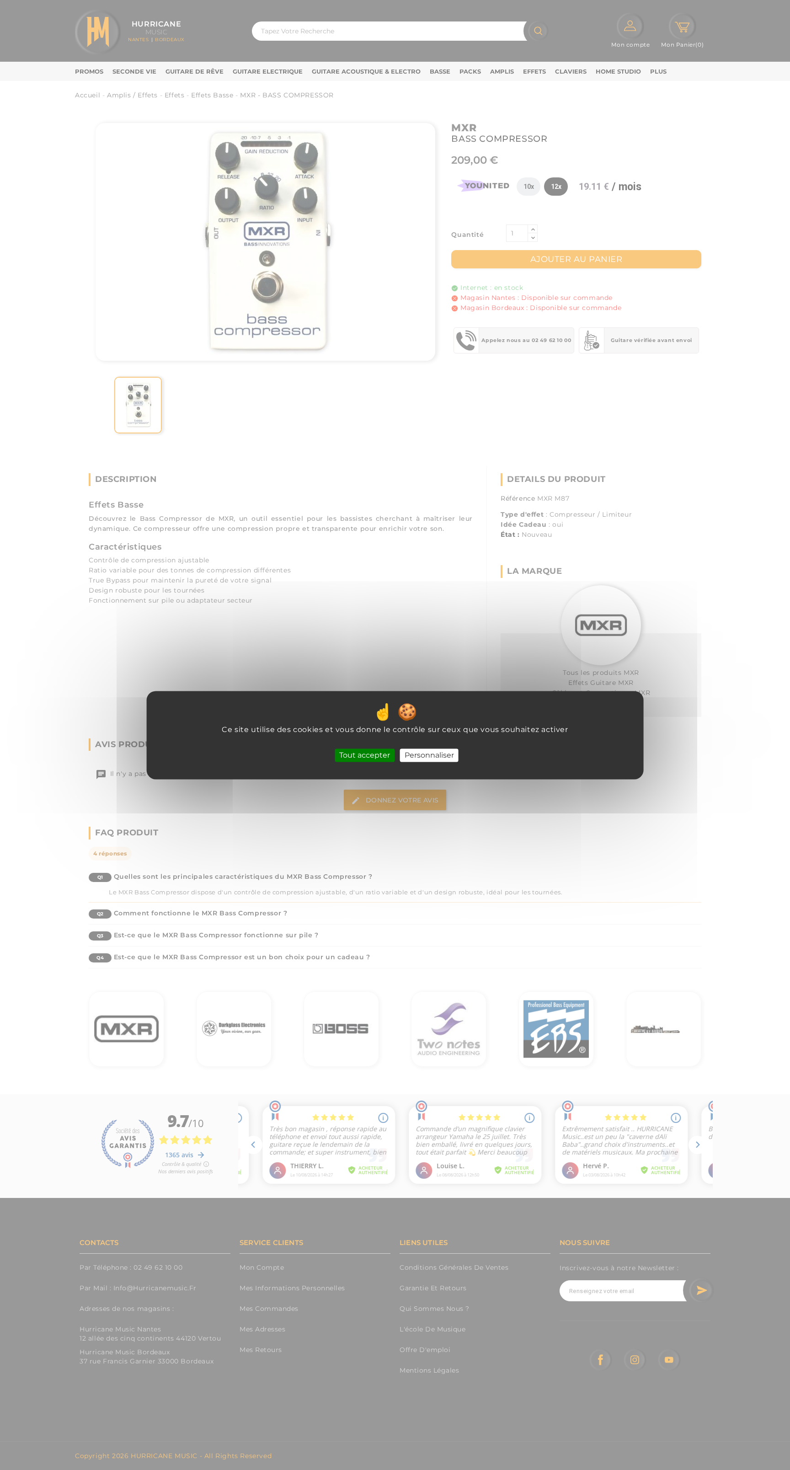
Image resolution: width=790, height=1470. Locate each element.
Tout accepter (364, 755)
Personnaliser (429, 755)
